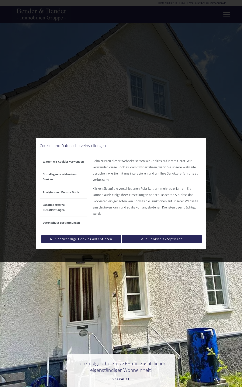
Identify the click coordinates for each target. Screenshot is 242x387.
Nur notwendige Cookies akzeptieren (81, 239)
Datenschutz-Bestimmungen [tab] (61, 222)
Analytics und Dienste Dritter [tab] (62, 192)
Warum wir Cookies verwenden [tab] (63, 161)
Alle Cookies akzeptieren (162, 239)
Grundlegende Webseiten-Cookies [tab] (60, 176)
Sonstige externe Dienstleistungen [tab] (54, 207)
